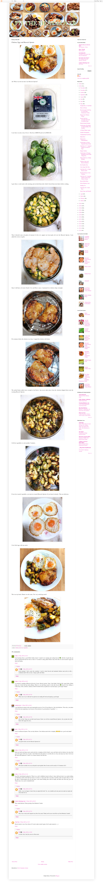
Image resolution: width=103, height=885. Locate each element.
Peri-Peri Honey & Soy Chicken (85, 173)
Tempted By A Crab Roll (85, 105)
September (82, 94)
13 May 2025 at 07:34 (27, 789)
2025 (80, 86)
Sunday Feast (88, 273)
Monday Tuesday (86, 251)
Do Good (81, 64)
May (81, 103)
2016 (80, 221)
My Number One (84, 165)
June (81, 101)
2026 (80, 83)
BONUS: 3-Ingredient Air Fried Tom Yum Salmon (84, 409)
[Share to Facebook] (29, 646)
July (81, 99)
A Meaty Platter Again (85, 130)
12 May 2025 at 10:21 (23, 681)
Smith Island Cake (83, 400)
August (82, 97)
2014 (80, 226)
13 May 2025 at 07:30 (27, 717)
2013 (80, 228)
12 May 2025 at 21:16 (23, 774)
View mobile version (42, 864)
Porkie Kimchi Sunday (85, 123)
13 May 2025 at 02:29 (31, 801)
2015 (80, 223)
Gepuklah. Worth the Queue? (87, 238)
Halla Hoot (82, 136)
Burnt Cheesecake (87, 313)
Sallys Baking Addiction (84, 399)
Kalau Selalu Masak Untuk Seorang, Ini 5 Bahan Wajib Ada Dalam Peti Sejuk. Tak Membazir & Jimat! (85, 426)
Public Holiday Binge (88, 295)
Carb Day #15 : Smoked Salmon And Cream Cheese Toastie (85, 177)
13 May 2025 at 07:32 (27, 763)
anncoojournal (82, 394)
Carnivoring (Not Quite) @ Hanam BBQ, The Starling (85, 127)
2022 (80, 208)
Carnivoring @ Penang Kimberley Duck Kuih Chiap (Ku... (85, 154)
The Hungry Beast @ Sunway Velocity (83, 59)
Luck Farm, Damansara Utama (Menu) (88, 289)
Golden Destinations (84, 132)
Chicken (17, 647)
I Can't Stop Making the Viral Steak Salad (84, 404)
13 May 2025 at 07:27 (27, 669)
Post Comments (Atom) (23, 868)
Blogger (57, 875)
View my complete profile (83, 78)
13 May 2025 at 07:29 (27, 694)
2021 (80, 210)
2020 (80, 212)
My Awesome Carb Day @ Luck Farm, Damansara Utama (85, 111)
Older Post (70, 861)
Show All (89, 65)
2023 (80, 205)
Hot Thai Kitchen (83, 408)
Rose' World (82, 49)
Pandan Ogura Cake (88, 360)
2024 (80, 203)
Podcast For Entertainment (83, 139)
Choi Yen (17, 822)
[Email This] (25, 646)
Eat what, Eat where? (84, 58)
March (82, 196)
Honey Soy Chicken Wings (84, 115)
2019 (80, 214)
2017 (80, 219)
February (82, 198)
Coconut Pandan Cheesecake (87, 330)
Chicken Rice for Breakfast (88, 302)
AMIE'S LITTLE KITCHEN (83, 442)
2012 (80, 230)
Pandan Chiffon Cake (88, 367)
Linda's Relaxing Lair (20, 801)
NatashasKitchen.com (84, 403)
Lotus (16, 655)
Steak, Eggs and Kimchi (85, 191)
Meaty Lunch (88, 266)
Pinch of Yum (82, 413)
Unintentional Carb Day (85, 134)
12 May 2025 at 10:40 (26, 705)
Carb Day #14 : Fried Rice (85, 188)
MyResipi (81, 422)
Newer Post (14, 861)
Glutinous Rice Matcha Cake (84, 396)
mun (16, 729)
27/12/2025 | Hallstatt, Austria (84, 450)
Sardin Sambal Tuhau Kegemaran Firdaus (83, 444)
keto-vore (21, 647)
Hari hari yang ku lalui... (85, 436)
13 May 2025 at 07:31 (27, 739)
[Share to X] (27, 646)
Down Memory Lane (85, 183)
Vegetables (25, 647)
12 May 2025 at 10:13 (23, 655)
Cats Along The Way (85, 167)
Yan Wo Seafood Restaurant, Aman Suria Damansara (87, 322)
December (82, 88)
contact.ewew (18, 705)
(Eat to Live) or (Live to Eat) (84, 45)
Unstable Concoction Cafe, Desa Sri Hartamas (85, 54)
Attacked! (87, 281)
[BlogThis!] (26, 646)
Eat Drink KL (82, 53)
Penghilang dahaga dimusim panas (83, 433)
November (82, 90)
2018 (80, 217)
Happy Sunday (83, 151)
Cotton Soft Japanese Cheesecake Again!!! (87, 338)
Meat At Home (83, 107)
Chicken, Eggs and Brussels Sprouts (84, 162)
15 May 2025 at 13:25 (25, 822)
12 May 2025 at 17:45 (23, 750)
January (82, 200)
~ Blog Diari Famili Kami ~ (85, 448)
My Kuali (81, 431)
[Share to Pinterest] (30, 646)
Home (42, 861)
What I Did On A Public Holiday (85, 158)
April (81, 194)
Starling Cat (82, 185)
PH (19, 669)
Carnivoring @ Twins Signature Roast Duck (85, 143)
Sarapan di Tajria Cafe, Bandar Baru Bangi (84, 438)
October (82, 92)
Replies (18, 666)
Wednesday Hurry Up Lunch (87, 245)
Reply (16, 663)
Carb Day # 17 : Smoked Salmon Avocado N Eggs (85, 147)
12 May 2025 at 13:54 (22, 729)
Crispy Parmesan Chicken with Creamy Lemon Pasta (84, 414)
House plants (82, 50)
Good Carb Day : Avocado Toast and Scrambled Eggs (85, 120)
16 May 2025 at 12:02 (27, 832)
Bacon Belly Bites (84, 181)
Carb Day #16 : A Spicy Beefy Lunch (85, 169)
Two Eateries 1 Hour (83, 47)
